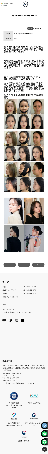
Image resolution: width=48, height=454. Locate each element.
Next (38, 265)
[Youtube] (4, 320)
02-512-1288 (10, 376)
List (24, 265)
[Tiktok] (22, 320)
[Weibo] (10, 321)
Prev (9, 265)
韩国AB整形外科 (8, 361)
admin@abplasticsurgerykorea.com (20, 383)
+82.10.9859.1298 (8, 309)
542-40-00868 (16, 373)
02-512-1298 (10, 380)
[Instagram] (16, 320)
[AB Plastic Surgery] (25, 4)
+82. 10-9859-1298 (12, 378)
